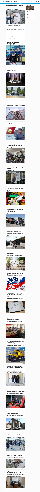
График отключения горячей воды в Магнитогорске (29, 8)
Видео (17, 1)
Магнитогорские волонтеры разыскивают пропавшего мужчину (13, 36)
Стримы (11, 1)
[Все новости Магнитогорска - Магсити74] (3, 1)
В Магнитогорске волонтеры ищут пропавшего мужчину (12, 38)
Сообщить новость (20, 3)
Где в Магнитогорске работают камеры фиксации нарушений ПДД (30, 17)
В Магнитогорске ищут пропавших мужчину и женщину (12, 37)
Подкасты (14, 1)
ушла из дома (13, 9)
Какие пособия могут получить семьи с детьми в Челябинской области (30, 11)
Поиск (31, 1)
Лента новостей (7, 1)
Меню (36, 1)
